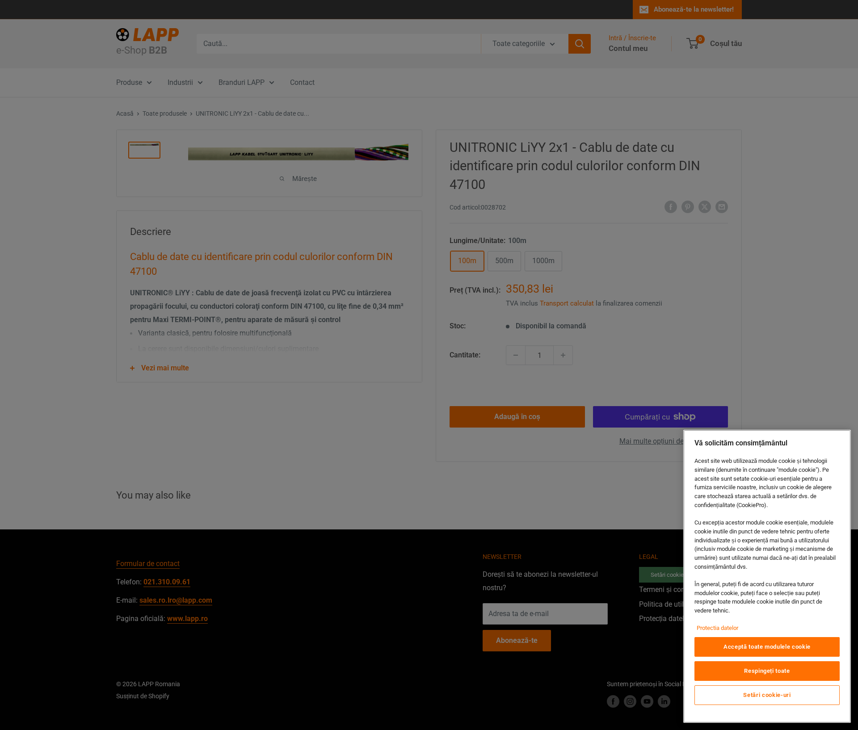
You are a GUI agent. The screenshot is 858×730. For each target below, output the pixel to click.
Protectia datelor (717, 628)
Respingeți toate (767, 670)
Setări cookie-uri (767, 695)
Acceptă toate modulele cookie (767, 646)
